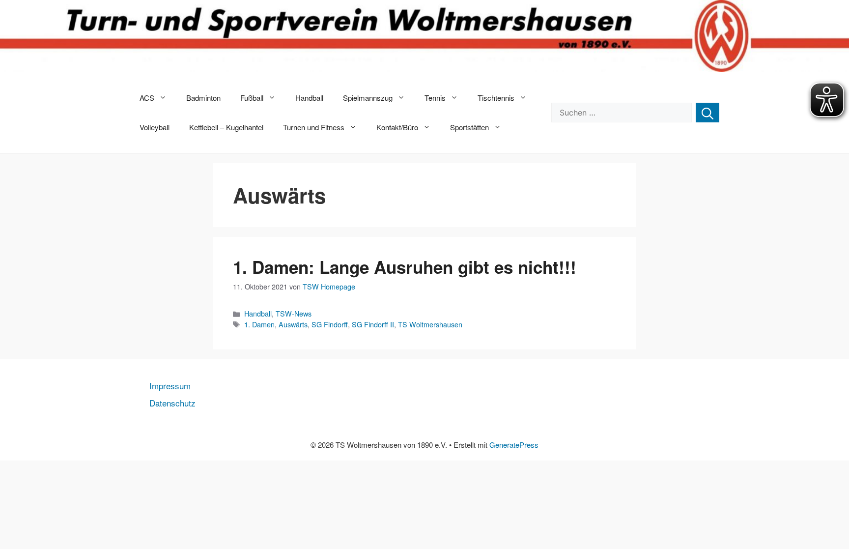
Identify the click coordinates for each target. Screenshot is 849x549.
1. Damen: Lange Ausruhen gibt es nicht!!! (404, 267)
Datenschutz (172, 403)
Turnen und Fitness (313, 127)
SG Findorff (329, 324)
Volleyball (155, 127)
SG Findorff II (373, 324)
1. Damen (259, 324)
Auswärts (293, 324)
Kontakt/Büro (397, 127)
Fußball (251, 97)
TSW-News (293, 313)
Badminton (203, 97)
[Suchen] (707, 112)
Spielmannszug (368, 97)
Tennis (435, 97)
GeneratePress (513, 444)
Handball (309, 97)
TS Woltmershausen (430, 324)
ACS (147, 97)
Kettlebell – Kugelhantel (226, 127)
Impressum (170, 385)
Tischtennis (496, 97)
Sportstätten (469, 127)
